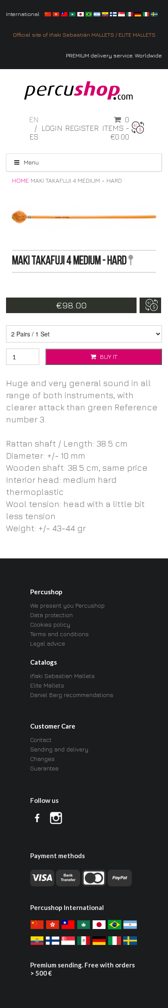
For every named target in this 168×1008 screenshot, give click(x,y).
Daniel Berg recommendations (71, 694)
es (34, 136)
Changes (42, 758)
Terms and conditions (59, 633)
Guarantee (44, 768)
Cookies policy (50, 624)
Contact (41, 739)
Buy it (107, 356)
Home (20, 181)
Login (51, 128)
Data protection (51, 614)
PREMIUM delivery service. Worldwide (114, 55)
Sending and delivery (59, 749)
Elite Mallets (47, 685)
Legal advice (47, 643)
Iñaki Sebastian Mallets (62, 675)
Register (82, 128)
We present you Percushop (67, 605)
